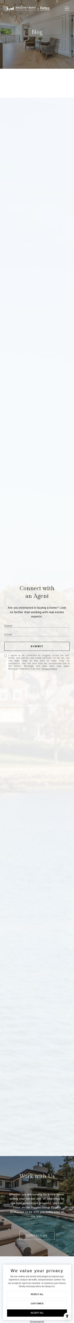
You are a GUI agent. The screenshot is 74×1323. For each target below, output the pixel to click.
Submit (37, 646)
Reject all (37, 1294)
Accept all (37, 1313)
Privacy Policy (49, 669)
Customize (37, 1303)
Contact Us (37, 1235)
